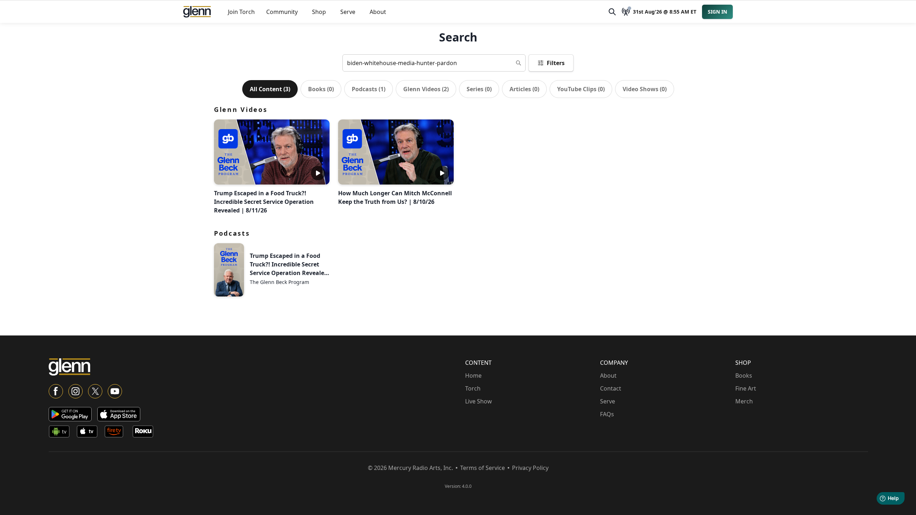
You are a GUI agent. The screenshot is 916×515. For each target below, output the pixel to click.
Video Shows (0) (645, 89)
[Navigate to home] (197, 12)
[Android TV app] (61, 433)
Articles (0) (524, 89)
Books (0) (321, 89)
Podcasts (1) (368, 89)
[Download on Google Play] (70, 414)
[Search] (612, 12)
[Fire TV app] (117, 433)
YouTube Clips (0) (581, 89)
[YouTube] (115, 391)
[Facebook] (56, 391)
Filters (556, 63)
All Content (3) (270, 89)
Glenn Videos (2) (426, 89)
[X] (95, 391)
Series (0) (479, 89)
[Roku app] (144, 433)
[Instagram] (75, 391)
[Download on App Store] (118, 414)
